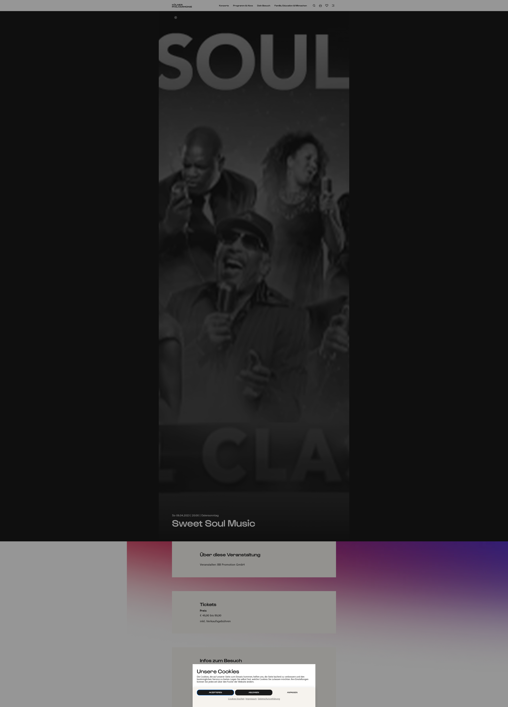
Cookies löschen (236, 699)
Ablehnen (254, 692)
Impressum (251, 699)
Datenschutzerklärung (269, 699)
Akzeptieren (215, 692)
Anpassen (292, 692)
